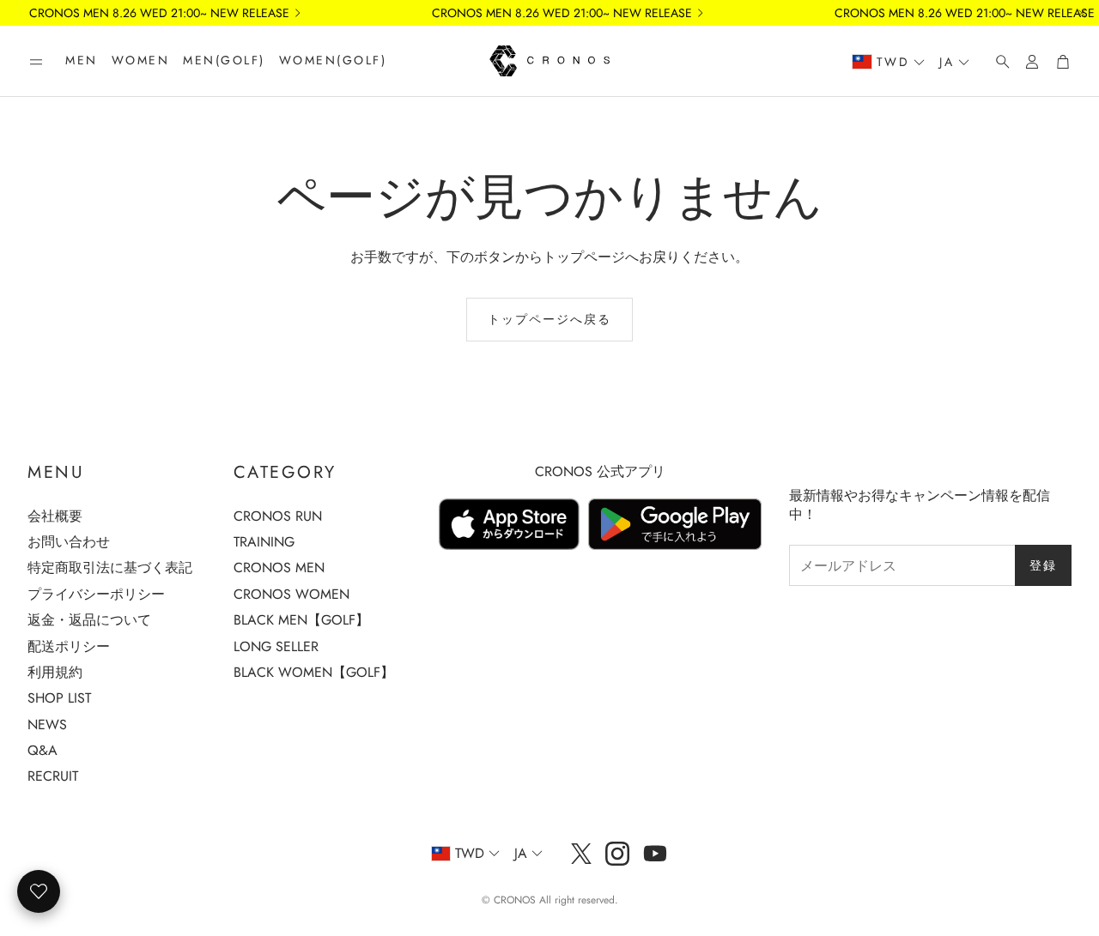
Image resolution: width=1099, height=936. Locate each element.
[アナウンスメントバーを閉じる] (1082, 13)
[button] (36, 61)
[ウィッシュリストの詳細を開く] (38, 891)
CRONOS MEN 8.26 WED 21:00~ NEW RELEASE (159, 13)
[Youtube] (655, 854)
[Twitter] (581, 853)
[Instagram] (617, 854)
